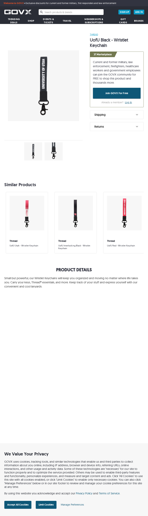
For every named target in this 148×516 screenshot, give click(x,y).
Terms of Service (109, 493)
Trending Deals (14, 21)
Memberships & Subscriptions (93, 21)
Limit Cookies (46, 504)
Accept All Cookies (18, 504)
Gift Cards (123, 21)
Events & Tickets (48, 21)
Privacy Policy (84, 493)
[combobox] (71, 12)
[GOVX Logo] (17, 12)
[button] (116, 114)
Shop (31, 20)
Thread (94, 34)
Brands (139, 20)
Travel (67, 20)
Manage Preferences (72, 504)
